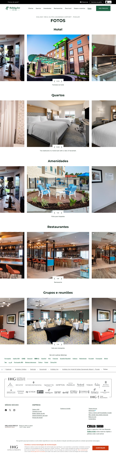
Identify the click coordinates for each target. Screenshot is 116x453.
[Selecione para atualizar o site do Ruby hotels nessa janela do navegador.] (97, 384)
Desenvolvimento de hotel (39, 415)
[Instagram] (14, 410)
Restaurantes (58, 8)
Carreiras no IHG (37, 411)
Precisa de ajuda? (13, 2)
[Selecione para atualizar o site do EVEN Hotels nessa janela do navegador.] (30, 391)
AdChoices (92, 410)
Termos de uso (93, 408)
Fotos (89, 8)
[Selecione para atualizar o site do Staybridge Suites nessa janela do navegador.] (84, 391)
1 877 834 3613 (24, 427)
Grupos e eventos (79, 8)
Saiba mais (91, 432)
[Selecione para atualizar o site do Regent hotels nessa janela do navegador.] (19, 384)
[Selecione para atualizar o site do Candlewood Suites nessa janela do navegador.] (104, 391)
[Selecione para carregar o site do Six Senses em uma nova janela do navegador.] (10, 384)
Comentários (92, 419)
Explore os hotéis (65, 408)
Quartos (38, 8)
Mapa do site (92, 417)
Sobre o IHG (35, 409)
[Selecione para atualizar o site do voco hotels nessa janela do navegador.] (89, 384)
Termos (37, 450)
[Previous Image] (54, 81)
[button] (108, 2)
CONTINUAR (100, 448)
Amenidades (47, 8)
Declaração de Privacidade (38, 451)
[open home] (2, 369)
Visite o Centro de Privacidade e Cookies (100, 412)
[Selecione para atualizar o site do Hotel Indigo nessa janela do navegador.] (71, 384)
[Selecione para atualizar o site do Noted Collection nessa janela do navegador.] (80, 384)
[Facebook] (6, 410)
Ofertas (30, 8)
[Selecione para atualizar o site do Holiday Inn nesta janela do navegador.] (49, 391)
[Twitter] (10, 410)
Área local (68, 8)
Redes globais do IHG (38, 413)
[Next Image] (61, 81)
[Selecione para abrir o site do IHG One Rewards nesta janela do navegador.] (99, 397)
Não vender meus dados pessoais (98, 414)
